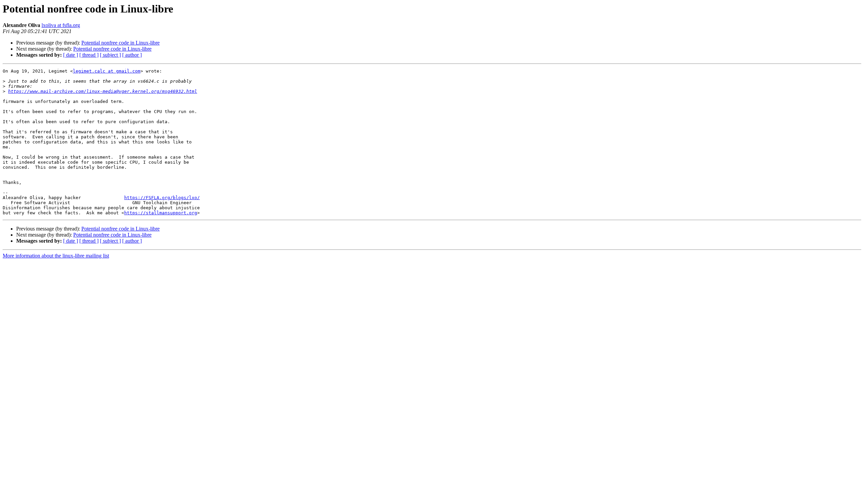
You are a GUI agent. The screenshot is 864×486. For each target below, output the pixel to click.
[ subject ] (110, 55)
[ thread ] (89, 55)
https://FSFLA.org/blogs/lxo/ (162, 197)
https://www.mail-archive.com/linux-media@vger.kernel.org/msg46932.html (102, 91)
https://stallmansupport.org (160, 212)
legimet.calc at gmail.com (106, 71)
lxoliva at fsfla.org (61, 25)
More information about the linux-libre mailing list (56, 256)
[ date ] (70, 55)
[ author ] (132, 55)
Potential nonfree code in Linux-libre (120, 43)
